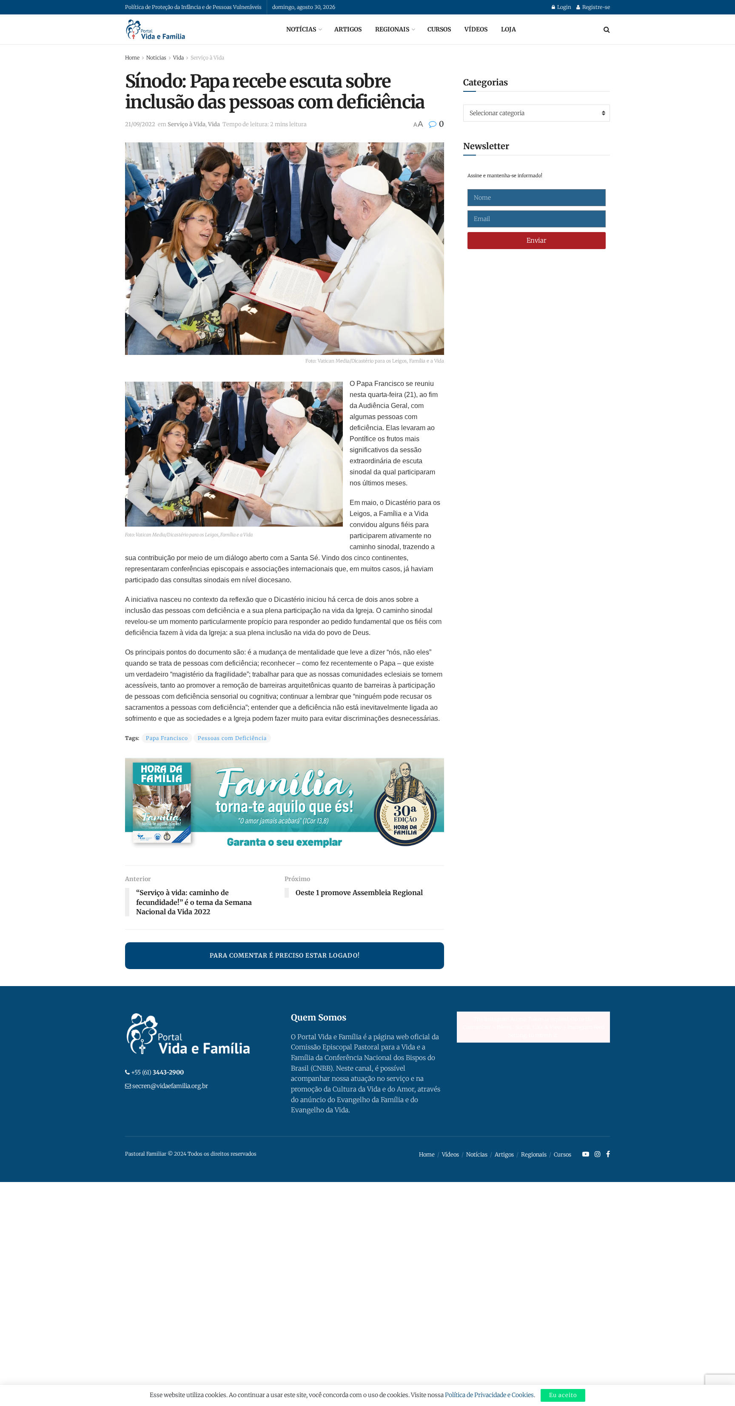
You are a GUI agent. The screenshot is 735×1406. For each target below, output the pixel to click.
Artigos (348, 29)
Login (563, 7)
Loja (508, 29)
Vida (178, 57)
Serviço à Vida (207, 57)
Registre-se (595, 7)
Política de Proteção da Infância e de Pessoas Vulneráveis (193, 7)
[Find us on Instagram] (598, 1154)
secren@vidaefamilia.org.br (170, 1086)
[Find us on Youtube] (585, 1154)
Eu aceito (563, 1395)
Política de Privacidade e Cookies (489, 1395)
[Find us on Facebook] (608, 1154)
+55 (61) (157, 1072)
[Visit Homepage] (155, 29)
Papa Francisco (167, 738)
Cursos (439, 29)
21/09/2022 (140, 124)
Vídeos (475, 29)
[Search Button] (607, 29)
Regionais (392, 29)
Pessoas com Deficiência (232, 738)
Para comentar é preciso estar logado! (285, 955)
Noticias (156, 57)
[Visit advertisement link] (284, 805)
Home (132, 57)
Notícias (301, 29)
